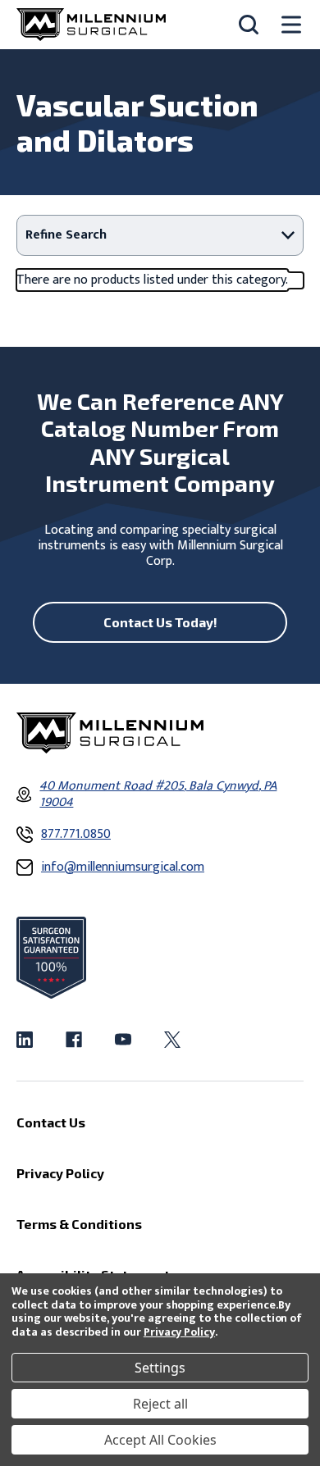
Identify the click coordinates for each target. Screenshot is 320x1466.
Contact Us (50, 1122)
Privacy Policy (179, 1332)
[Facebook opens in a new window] (74, 1039)
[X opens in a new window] (172, 1039)
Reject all (160, 1404)
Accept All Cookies (160, 1440)
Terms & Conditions (79, 1224)
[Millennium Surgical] (91, 24)
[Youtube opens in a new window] (123, 1039)
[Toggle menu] (291, 25)
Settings (160, 1368)
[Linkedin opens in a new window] (24, 1039)
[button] (160, 235)
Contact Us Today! (160, 622)
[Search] (249, 25)
